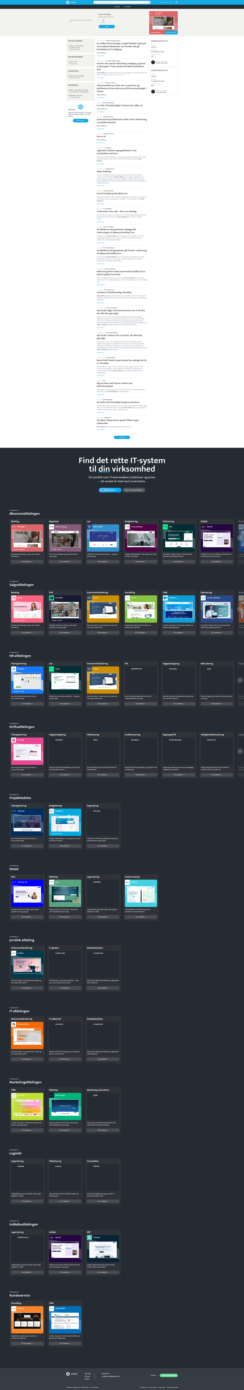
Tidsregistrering (18, 664)
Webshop (53, 877)
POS (51, 593)
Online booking (132, 877)
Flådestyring (93, 735)
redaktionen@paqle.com (111, 1376)
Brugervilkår (161, 1387)
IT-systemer (126, 7)
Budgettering (131, 521)
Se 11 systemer (178, 632)
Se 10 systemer (64, 1059)
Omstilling (130, 593)
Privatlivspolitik (152, 1387)
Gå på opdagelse (110, 490)
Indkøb (204, 521)
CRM (165, 593)
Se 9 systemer (178, 561)
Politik (87, 1379)
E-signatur (54, 948)
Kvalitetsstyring (132, 735)
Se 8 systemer (140, 775)
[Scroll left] (3, 542)
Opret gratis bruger (168, 1375)
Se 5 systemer (64, 988)
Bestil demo (80, 121)
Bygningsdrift (169, 735)
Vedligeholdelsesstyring (212, 735)
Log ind (171, 2)
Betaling (15, 521)
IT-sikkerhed (55, 1019)
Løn (88, 521)
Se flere (122, 437)
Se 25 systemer (140, 632)
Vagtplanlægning (171, 664)
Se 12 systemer (26, 561)
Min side (117, 7)
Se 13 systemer (102, 561)
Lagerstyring (93, 877)
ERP (89, 1232)
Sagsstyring (92, 806)
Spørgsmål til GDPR (172, 1387)
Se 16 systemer (102, 632)
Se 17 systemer (26, 703)
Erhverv (87, 1376)
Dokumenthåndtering (97, 593)
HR (126, 664)
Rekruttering (207, 664)
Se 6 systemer (140, 561)
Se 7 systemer (178, 703)
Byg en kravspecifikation (134, 490)
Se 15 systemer (64, 632)
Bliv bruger (163, 2)
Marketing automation (98, 1090)
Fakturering (168, 521)
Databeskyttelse (95, 948)
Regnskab (53, 521)
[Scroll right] (240, 542)
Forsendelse (93, 1161)
